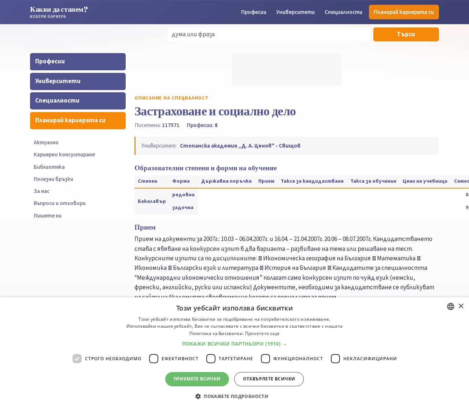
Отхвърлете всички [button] (269, 379)
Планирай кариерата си (404, 12)
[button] (234, 343)
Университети (295, 12)
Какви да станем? (59, 11)
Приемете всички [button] (197, 379)
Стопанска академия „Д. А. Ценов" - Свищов (240, 146)
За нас (41, 191)
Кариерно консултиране (64, 155)
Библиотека (49, 167)
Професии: (202, 125)
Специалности (343, 12)
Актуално (46, 142)
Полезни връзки (53, 179)
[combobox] (450, 306)
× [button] (461, 306)
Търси (406, 34)
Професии (253, 12)
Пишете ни (48, 216)
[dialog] (234, 353)
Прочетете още (262, 333)
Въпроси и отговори (60, 203)
